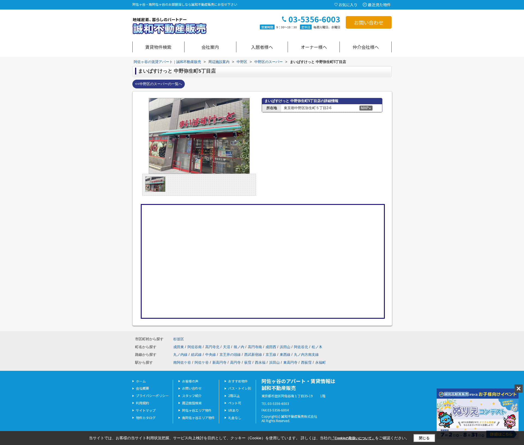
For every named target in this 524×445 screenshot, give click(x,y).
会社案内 (210, 47)
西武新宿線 (253, 355)
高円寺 (235, 362)
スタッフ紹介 (192, 395)
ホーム (141, 381)
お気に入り (348, 4)
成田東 (178, 347)
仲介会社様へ (366, 47)
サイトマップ (146, 410)
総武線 (196, 355)
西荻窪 (306, 362)
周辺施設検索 (192, 403)
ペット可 (234, 403)
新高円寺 (219, 362)
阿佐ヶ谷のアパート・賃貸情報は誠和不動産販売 (298, 384)
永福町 (320, 362)
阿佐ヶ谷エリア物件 (197, 410)
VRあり (233, 410)
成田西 (271, 347)
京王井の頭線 (230, 355)
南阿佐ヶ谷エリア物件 (198, 417)
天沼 (226, 347)
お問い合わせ (368, 22)
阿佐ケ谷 (202, 362)
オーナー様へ (314, 47)
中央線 (210, 355)
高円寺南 (255, 347)
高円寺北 (212, 347)
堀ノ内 (239, 347)
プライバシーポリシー (152, 395)
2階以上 (234, 395)
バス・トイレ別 (239, 388)
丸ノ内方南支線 (306, 355)
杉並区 (178, 339)
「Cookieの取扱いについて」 (353, 438)
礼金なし (234, 417)
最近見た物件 (379, 4)
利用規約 (142, 403)
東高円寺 (290, 362)
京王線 (271, 355)
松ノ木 (317, 347)
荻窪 (247, 362)
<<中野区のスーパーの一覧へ (158, 84)
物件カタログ (146, 417)
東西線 (285, 355)
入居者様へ (262, 47)
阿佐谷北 (301, 347)
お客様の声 (190, 381)
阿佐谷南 (194, 347)
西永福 (260, 362)
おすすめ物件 (238, 381)
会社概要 (142, 388)
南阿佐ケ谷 (182, 362)
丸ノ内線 (180, 355)
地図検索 (158, 47)
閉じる (424, 438)
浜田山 (285, 347)
